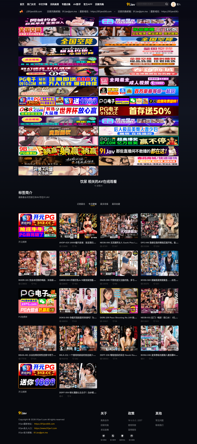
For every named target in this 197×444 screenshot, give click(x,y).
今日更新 (93, 204)
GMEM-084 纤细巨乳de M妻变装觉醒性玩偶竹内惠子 (83, 280)
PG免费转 (22, 317)
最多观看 (104, 204)
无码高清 (54, 4)
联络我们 (159, 425)
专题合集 (66, 4)
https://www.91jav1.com (45, 428)
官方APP (88, 4)
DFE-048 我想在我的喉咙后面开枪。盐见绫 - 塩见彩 (164, 243)
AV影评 (77, 4)
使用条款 (132, 425)
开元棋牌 (22, 242)
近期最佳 (81, 204)
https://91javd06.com (44, 424)
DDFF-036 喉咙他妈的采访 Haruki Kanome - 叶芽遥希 (125, 355)
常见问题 (159, 420)
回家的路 (99, 4)
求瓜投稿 (105, 429)
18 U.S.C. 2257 (135, 420)
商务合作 (105, 420)
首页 (22, 4)
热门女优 (31, 4)
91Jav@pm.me (41, 432)
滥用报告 (132, 429)
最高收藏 (116, 204)
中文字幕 (43, 4)
